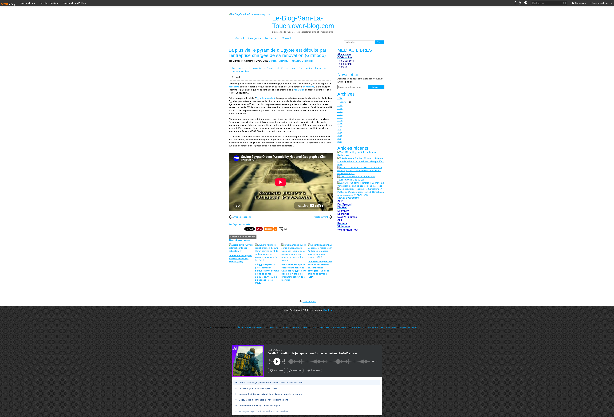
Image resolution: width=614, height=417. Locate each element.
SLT (211, 327)
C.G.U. (313, 327)
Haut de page (309, 301)
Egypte (272, 60)
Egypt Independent (265, 98)
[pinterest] (526, 3)
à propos (315, 370)
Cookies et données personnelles (381, 327)
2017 (339, 129)
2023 (339, 111)
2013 (339, 142)
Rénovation (294, 60)
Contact (286, 38)
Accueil (239, 38)
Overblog (328, 310)
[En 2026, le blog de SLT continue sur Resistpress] (360, 154)
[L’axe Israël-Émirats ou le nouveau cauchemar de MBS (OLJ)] (360, 178)
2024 (339, 108)
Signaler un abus (299, 327)
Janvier (343, 102)
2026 (339, 98)
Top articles (274, 327)
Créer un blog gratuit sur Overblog (250, 327)
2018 (339, 126)
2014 (339, 139)
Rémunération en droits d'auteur (334, 327)
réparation (299, 89)
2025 (339, 105)
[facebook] (515, 3)
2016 (339, 132)
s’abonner (278, 370)
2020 (339, 120)
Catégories (254, 38)
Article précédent (242, 217)
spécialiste (234, 86)
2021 (339, 117)
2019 (339, 123)
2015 (339, 135)
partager (297, 370)
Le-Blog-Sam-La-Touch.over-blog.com (303, 22)
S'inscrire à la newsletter (242, 236)
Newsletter (271, 38)
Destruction (307, 60)
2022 (339, 114)
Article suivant (321, 217)
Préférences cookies (408, 327)
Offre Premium (357, 327)
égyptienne (308, 86)
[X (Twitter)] (520, 3)
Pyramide (282, 60)
